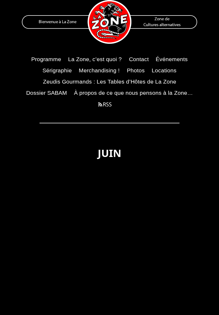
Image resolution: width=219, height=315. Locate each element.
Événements (172, 59)
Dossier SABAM (46, 93)
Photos (136, 70)
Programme (46, 59)
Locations (164, 70)
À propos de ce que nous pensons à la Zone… (133, 93)
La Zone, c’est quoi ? (95, 59)
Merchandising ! (99, 70)
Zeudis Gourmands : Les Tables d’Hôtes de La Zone (109, 81)
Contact (139, 59)
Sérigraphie (57, 70)
